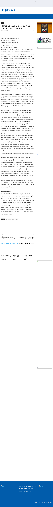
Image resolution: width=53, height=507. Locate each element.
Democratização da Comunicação (12, 219)
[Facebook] (45, 4)
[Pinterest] (8, 33)
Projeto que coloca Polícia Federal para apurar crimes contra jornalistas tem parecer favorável (8, 237)
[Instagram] (46, 4)
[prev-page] (2, 262)
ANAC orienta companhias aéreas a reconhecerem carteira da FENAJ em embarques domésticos (6, 256)
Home (2, 21)
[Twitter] (48, 4)
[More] (18, 33)
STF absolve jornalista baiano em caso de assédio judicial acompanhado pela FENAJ (28, 256)
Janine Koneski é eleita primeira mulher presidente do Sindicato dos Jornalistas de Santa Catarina (17, 256)
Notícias (6, 21)
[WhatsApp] (11, 33)
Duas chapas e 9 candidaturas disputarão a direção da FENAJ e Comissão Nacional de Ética (27, 237)
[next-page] (4, 262)
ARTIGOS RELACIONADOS (9, 243)
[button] (51, 17)
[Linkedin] (15, 33)
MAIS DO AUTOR (24, 243)
